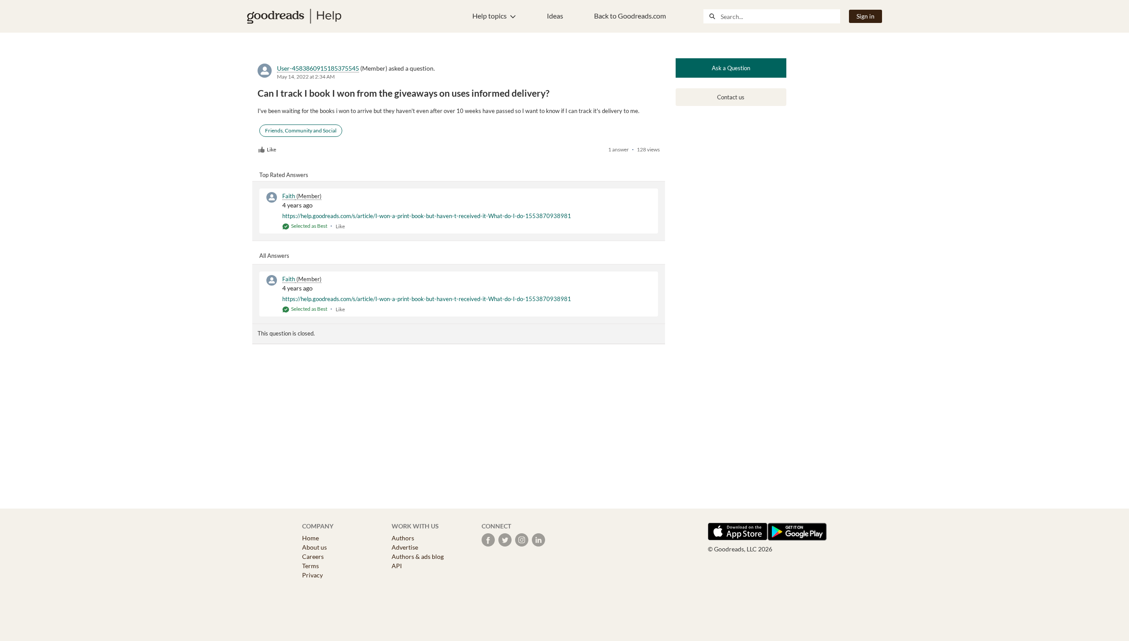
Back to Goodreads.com (630, 15)
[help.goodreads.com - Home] (294, 16)
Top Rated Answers (283, 174)
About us (314, 547)
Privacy (312, 575)
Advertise (405, 547)
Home (310, 538)
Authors (403, 538)
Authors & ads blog (418, 556)
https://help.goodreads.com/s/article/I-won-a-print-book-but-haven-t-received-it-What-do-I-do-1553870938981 (426, 215)
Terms (310, 565)
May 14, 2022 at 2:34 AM (306, 76)
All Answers (274, 255)
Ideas (555, 15)
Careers (313, 556)
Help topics (489, 15)
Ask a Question (731, 68)
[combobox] (780, 16)
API (397, 565)
